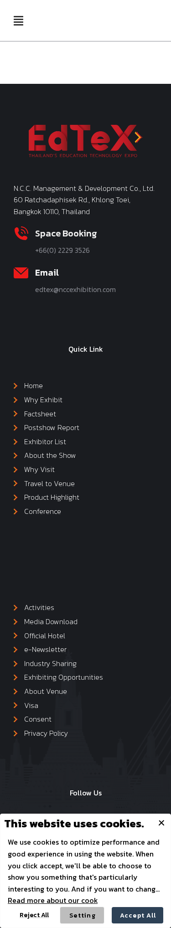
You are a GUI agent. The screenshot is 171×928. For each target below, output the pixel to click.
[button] (18, 20)
